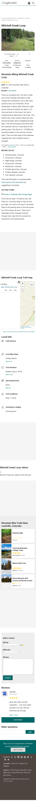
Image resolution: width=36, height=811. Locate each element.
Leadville (3, 20)
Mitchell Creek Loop (12, 20)
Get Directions (10, 54)
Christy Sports (11, 358)
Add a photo (23, 54)
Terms (5, 781)
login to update (10, 401)
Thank (16, 715)
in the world (11, 90)
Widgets (6, 766)
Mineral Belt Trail (19, 563)
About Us (15, 763)
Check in (20, 56)
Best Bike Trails (26, 770)
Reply (11, 715)
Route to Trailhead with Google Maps (18, 194)
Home (3, 18)
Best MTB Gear (17, 772)
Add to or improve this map (10, 331)
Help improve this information (12, 182)
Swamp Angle (17, 533)
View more (9, 361)
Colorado (27, 18)
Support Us (23, 763)
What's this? (9, 374)
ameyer (12, 145)
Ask (30, 732)
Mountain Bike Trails (10, 18)
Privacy (10, 781)
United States (20, 18)
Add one (8, 388)
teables (8, 371)
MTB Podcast (14, 770)
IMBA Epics (7, 772)
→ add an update (11, 147)
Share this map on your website (26, 331)
